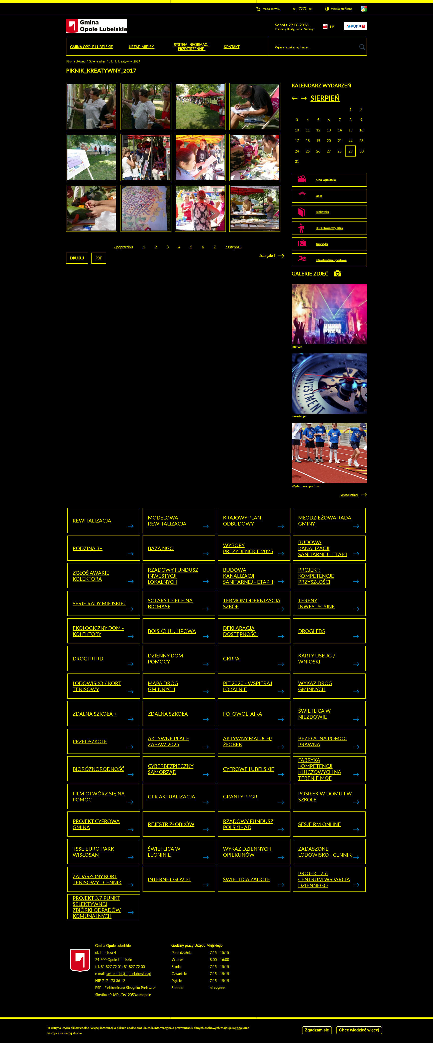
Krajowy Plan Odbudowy (242, 520)
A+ (311, 9)
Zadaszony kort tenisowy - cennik (97, 879)
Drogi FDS (311, 631)
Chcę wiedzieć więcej (359, 1030)
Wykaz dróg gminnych (315, 686)
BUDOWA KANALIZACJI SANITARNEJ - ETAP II (248, 576)
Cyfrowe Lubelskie (248, 769)
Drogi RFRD (88, 658)
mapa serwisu (271, 9)
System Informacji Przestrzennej (192, 46)
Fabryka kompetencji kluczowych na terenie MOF (319, 769)
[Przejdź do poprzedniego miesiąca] (294, 98)
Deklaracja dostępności (240, 631)
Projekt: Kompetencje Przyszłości (316, 576)
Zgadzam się (317, 1030)
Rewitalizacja (92, 520)
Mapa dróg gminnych (163, 686)
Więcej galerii (349, 495)
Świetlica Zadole (246, 879)
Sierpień (325, 98)
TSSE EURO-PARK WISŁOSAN (93, 852)
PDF (98, 258)
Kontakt (232, 47)
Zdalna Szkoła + (95, 714)
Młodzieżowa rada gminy (324, 520)
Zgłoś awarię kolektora (91, 576)
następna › (234, 247)
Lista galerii (267, 255)
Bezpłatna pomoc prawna (322, 741)
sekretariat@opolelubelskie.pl (128, 974)
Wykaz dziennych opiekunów (247, 852)
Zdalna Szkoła (168, 714)
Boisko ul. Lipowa (172, 631)
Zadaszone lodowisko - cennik (325, 852)
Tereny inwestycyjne (316, 603)
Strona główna (75, 61)
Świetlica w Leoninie (164, 852)
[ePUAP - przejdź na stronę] (355, 29)
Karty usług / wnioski (316, 658)
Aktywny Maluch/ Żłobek (247, 741)
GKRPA (231, 658)
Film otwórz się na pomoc (99, 796)
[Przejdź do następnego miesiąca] (304, 98)
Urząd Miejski (142, 47)
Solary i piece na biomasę (170, 603)
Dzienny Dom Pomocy (165, 658)
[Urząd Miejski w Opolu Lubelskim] (96, 26)
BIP (332, 26)
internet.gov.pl (169, 879)
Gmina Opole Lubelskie (91, 47)
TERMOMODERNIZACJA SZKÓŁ (251, 603)
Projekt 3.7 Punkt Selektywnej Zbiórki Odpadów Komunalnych (97, 907)
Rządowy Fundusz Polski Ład (248, 824)
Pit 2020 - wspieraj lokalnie (247, 686)
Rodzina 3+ (87, 548)
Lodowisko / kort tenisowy (97, 686)
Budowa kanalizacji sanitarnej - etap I (322, 548)
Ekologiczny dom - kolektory (98, 631)
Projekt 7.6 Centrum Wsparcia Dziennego (324, 879)
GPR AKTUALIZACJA (171, 796)
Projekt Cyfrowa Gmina (96, 824)
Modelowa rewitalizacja (167, 520)
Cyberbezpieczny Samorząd (170, 769)
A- (294, 9)
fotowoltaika (242, 714)
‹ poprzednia (123, 247)
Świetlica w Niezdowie (314, 714)
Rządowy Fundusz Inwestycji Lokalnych (173, 576)
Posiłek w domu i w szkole (325, 796)
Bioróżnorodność (98, 769)
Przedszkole (90, 741)
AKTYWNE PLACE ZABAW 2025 (168, 741)
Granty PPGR (240, 796)
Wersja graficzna (341, 9)
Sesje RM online (319, 824)
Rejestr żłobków (171, 824)
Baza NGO (161, 548)
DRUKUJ (77, 258)
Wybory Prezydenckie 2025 (248, 548)
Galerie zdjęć (97, 61)
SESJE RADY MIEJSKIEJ (99, 603)
